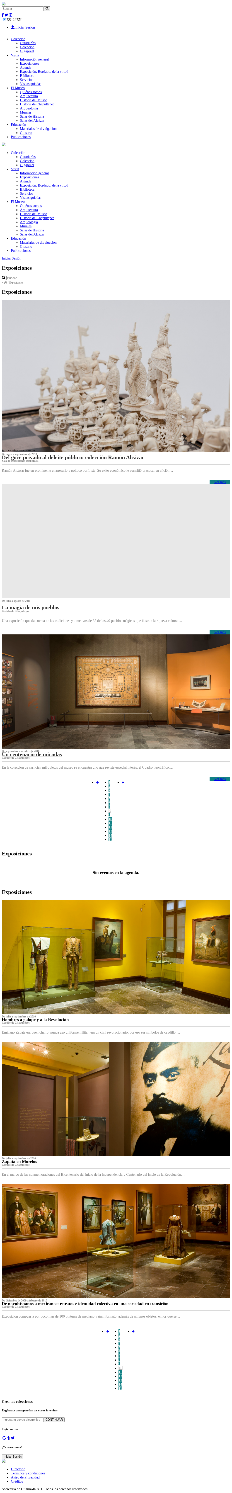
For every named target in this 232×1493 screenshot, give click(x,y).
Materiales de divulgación (38, 129)
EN (19, 20)
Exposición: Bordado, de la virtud (44, 71)
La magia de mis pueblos (30, 607)
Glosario (26, 133)
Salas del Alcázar (32, 120)
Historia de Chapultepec (37, 104)
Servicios (26, 80)
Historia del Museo (33, 100)
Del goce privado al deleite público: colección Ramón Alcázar (73, 457)
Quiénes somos (31, 92)
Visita (15, 55)
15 (110, 839)
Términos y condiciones (28, 1473)
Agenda (25, 67)
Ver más (220, 482)
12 (110, 827)
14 (110, 835)
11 (110, 823)
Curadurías (28, 43)
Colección (18, 39)
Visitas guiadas (30, 84)
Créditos (17, 1481)
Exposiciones (29, 63)
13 (110, 831)
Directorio (18, 1469)
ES (9, 20)
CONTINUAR (54, 1419)
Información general (34, 59)
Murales (25, 112)
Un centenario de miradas (32, 754)
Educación (18, 124)
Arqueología (29, 108)
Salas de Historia (32, 116)
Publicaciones (21, 137)
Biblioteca (27, 76)
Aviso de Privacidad (25, 1477)
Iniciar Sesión (24, 27)
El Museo (18, 88)
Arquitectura (29, 96)
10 (110, 819)
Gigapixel (27, 51)
